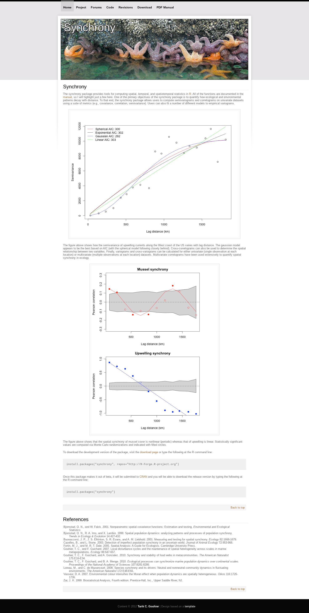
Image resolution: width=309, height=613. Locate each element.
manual (67, 97)
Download (144, 7)
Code (110, 7)
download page (149, 452)
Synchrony (89, 27)
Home (67, 7)
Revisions (126, 7)
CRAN (143, 476)
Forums (96, 7)
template (190, 606)
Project (81, 7)
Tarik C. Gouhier (148, 606)
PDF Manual (165, 7)
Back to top (238, 507)
